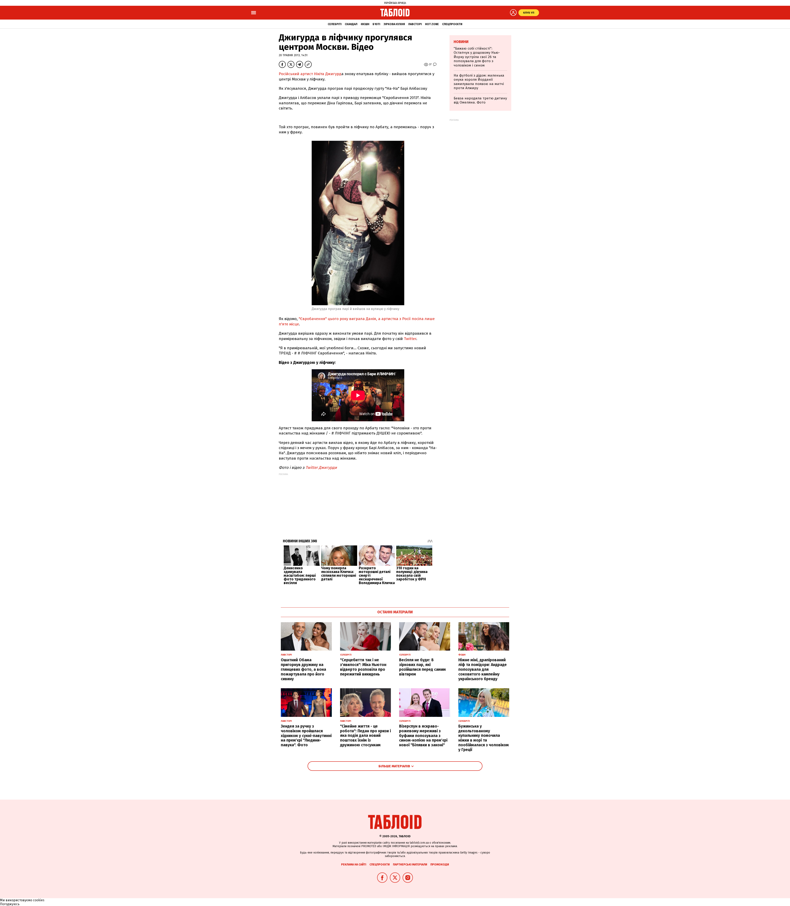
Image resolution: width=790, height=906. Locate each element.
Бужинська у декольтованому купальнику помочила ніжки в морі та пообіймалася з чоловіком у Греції (483, 738)
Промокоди (439, 864)
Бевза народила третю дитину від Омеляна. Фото (480, 100)
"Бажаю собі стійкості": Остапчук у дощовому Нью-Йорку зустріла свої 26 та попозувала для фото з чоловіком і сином (477, 57)
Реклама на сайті (353, 864)
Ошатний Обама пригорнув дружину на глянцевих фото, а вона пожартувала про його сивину (303, 669)
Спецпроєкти (452, 24)
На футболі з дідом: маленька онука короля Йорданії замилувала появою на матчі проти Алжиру (479, 81)
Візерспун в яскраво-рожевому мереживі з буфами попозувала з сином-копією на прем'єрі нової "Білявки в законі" (423, 735)
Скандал (351, 24)
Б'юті (376, 24)
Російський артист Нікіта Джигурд (310, 73)
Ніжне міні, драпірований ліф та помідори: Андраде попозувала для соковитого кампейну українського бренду (482, 669)
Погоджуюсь (10, 904)
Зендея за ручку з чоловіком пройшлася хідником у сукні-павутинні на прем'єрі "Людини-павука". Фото (306, 735)
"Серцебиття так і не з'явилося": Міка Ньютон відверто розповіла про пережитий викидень (363, 667)
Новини (461, 42)
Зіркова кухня (394, 24)
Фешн (365, 24)
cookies (38, 900)
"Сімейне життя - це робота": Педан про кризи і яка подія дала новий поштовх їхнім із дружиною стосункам (365, 735)
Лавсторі (415, 24)
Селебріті (335, 24)
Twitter (410, 338)
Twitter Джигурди (321, 467)
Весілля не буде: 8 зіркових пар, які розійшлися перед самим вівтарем (422, 667)
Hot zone (432, 24)
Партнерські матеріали (410, 864)
